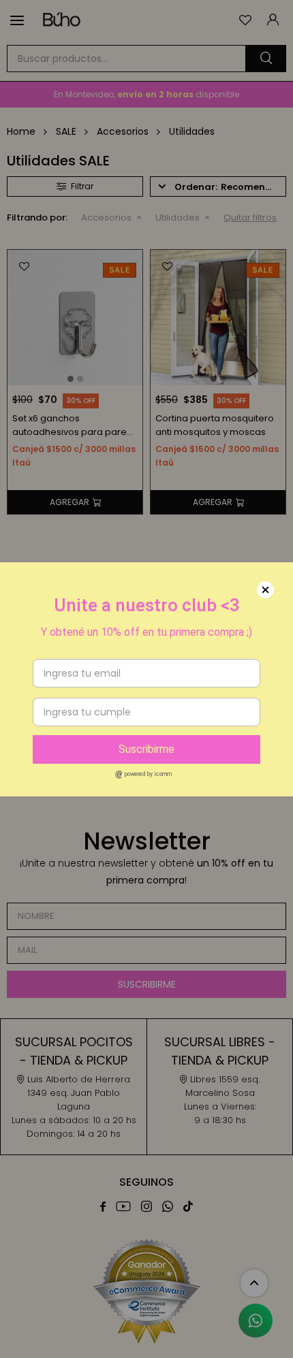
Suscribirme (146, 749)
